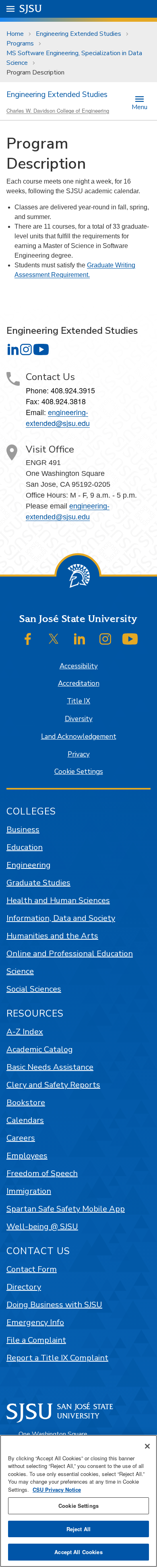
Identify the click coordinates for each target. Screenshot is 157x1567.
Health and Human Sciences (58, 900)
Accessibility (79, 666)
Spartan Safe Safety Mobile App (65, 1208)
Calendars (25, 1120)
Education (24, 847)
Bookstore (25, 1102)
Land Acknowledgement (78, 736)
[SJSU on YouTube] (130, 639)
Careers (20, 1138)
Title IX (78, 701)
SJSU (30, 8)
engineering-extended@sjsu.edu (58, 417)
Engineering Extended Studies (78, 33)
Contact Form (31, 1269)
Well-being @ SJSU (42, 1226)
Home (15, 33)
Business (22, 829)
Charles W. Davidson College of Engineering (57, 110)
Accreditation (78, 683)
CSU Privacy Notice (57, 1489)
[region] (78, 1501)
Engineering (28, 865)
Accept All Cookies (78, 1552)
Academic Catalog (39, 1049)
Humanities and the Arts (52, 935)
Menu (139, 106)
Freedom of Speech (42, 1173)
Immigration (28, 1191)
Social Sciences (33, 989)
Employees (27, 1155)
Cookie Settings (78, 771)
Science (20, 971)
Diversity (79, 719)
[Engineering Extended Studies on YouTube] (41, 349)
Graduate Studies (38, 882)
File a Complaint (36, 1340)
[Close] (147, 1446)
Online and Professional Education (69, 953)
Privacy (79, 754)
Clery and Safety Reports (53, 1084)
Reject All (78, 1529)
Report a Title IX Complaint (57, 1357)
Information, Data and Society (60, 918)
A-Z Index (24, 1031)
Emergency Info (35, 1322)
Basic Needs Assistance (49, 1067)
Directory (23, 1287)
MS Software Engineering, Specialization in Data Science (74, 58)
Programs (20, 43)
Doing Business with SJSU (54, 1304)
